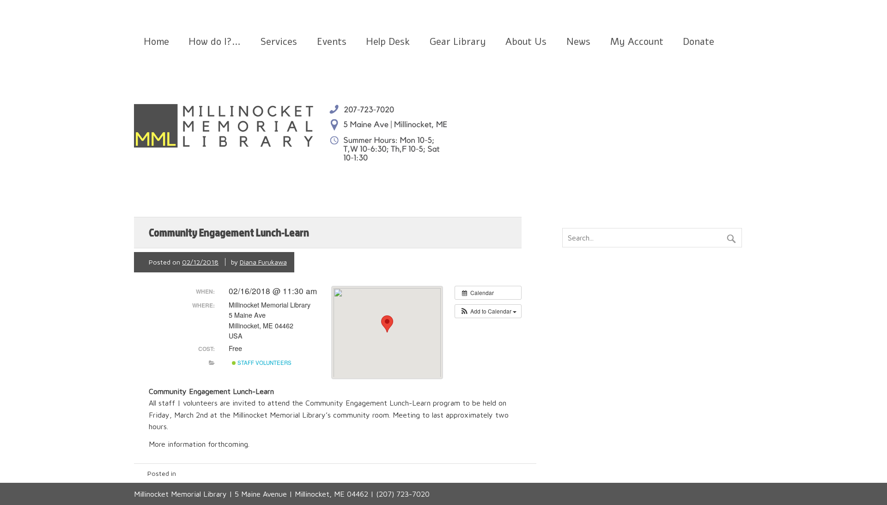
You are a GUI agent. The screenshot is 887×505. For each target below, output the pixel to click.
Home (156, 41)
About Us (526, 41)
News (578, 41)
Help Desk (388, 41)
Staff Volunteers (264, 362)
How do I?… (214, 41)
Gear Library (458, 41)
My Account (636, 41)
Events (331, 41)
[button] (488, 311)
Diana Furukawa (263, 262)
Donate (698, 41)
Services (279, 41)
